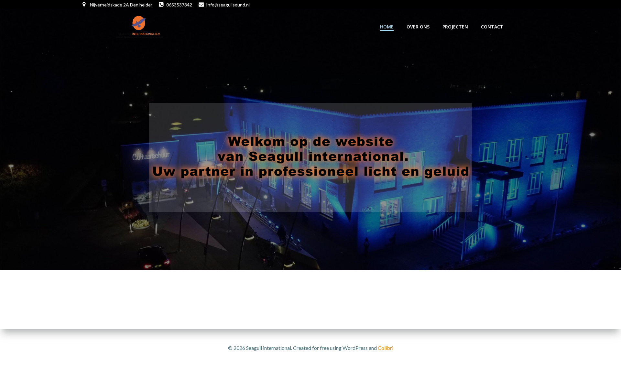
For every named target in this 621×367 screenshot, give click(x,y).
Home (387, 27)
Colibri (385, 348)
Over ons (418, 27)
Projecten (455, 27)
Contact (492, 27)
